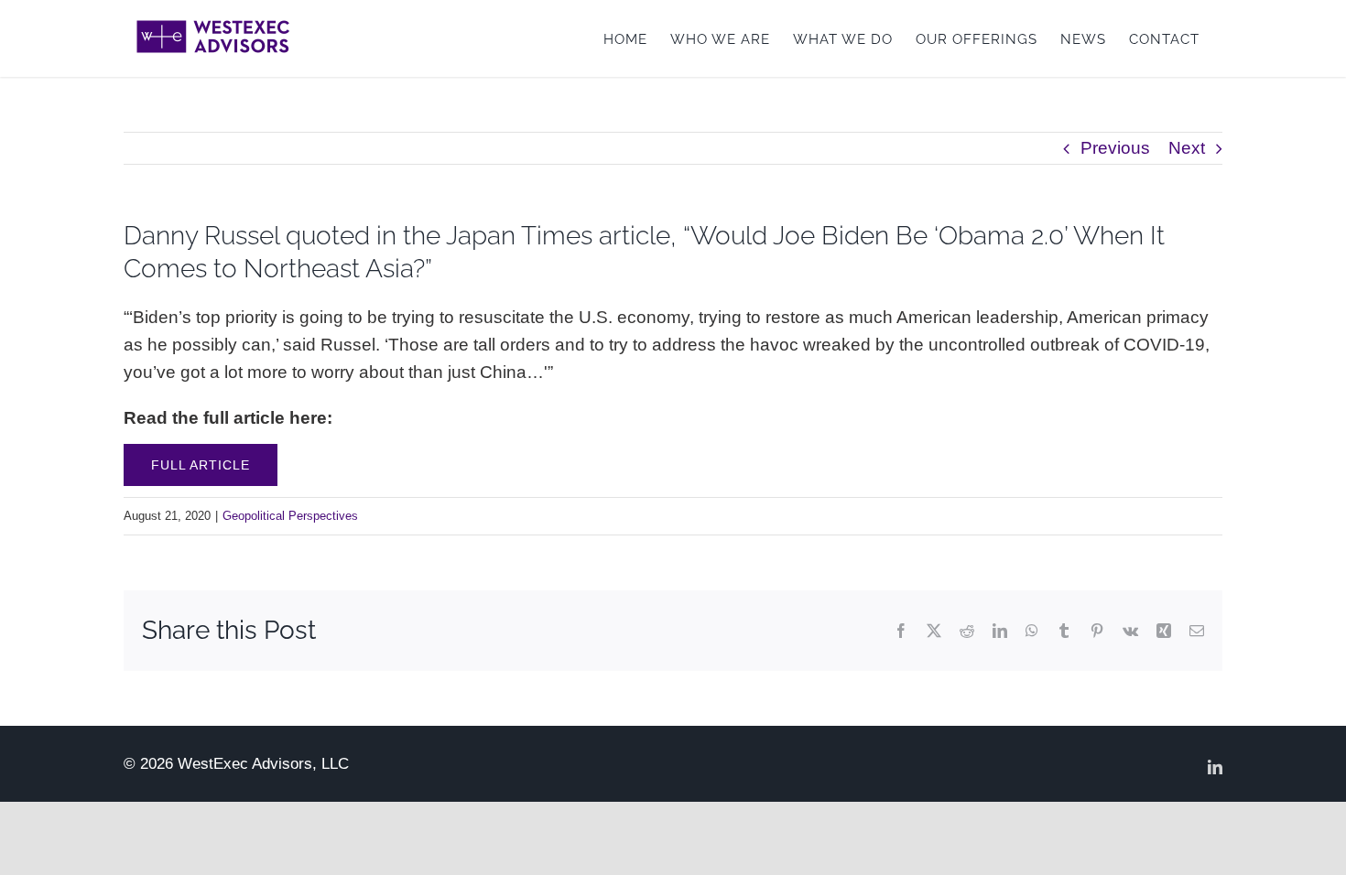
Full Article (200, 465)
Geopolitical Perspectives (290, 516)
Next (1186, 147)
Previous (1115, 147)
